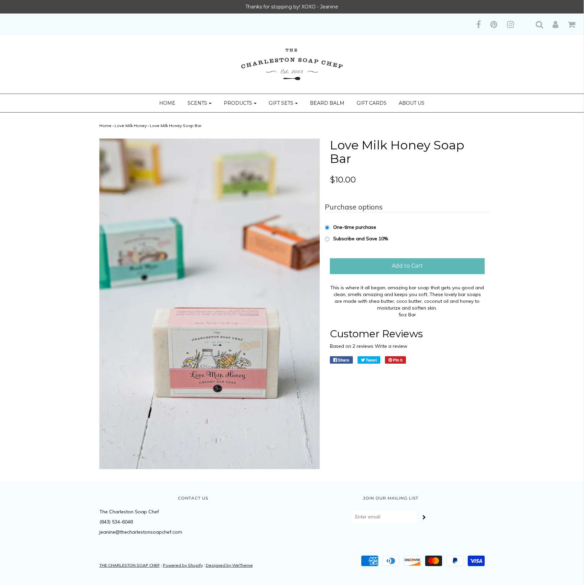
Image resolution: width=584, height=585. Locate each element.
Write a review (391, 346)
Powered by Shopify (183, 565)
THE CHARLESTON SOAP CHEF (129, 565)
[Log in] (551, 24)
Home (167, 103)
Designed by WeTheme (229, 565)
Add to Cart (407, 266)
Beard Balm (327, 103)
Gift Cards (372, 103)
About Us (411, 103)
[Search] (535, 24)
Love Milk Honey (131, 125)
